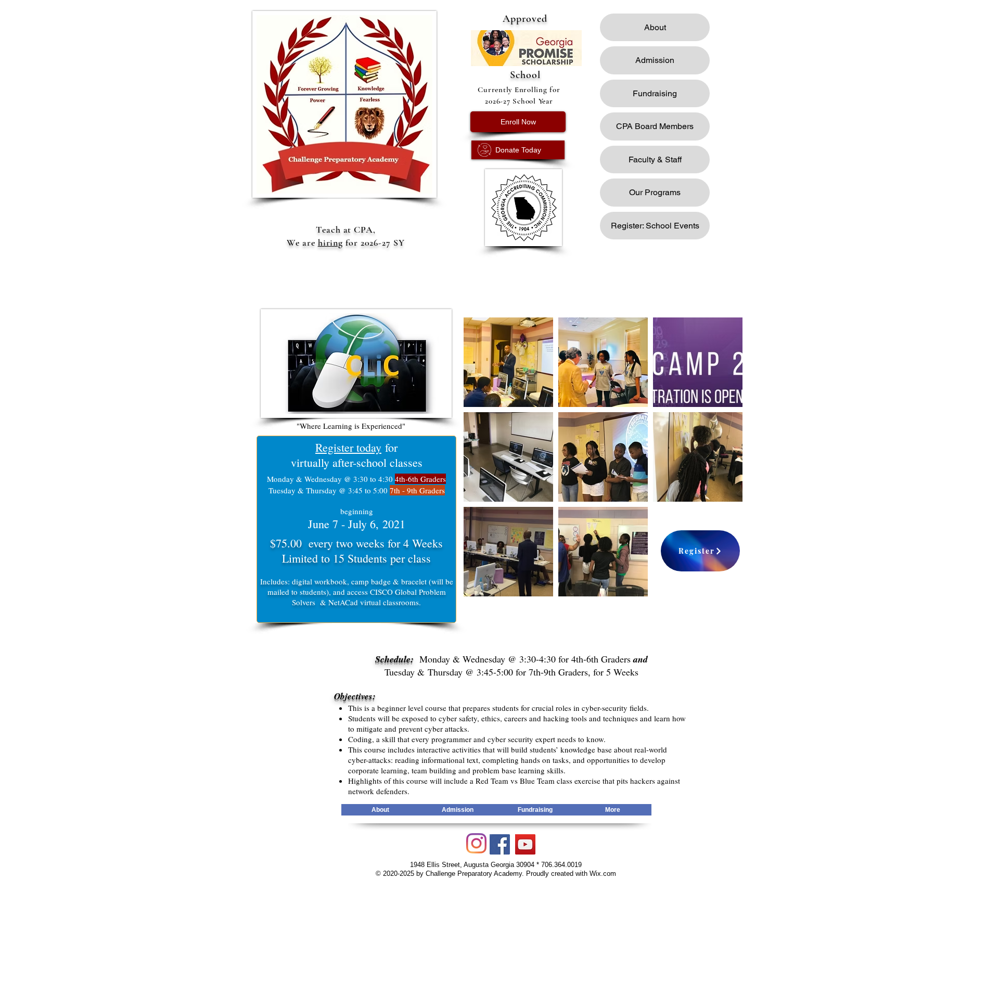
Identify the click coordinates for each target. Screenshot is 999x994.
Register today (348, 447)
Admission (654, 60)
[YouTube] (525, 844)
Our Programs (655, 192)
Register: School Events (655, 226)
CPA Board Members (655, 126)
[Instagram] (476, 843)
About (655, 27)
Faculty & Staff (655, 159)
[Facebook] (500, 844)
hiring (330, 242)
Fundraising (655, 93)
